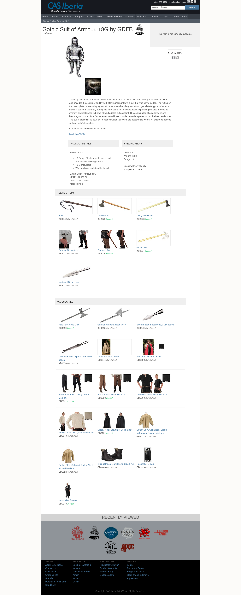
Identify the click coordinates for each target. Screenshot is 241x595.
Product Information (109, 564)
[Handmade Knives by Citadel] (111, 553)
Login (165, 16)
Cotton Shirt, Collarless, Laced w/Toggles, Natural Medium (152, 431)
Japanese (66, 16)
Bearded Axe (103, 250)
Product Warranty (108, 568)
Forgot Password (135, 571)
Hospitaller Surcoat (68, 500)
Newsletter (50, 571)
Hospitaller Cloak (145, 463)
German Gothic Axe (68, 250)
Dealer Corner (180, 16)
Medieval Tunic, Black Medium (152, 394)
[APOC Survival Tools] (128, 553)
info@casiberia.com (177, 2)
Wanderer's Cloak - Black (149, 356)
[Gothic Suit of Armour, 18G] (93, 56)
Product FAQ (106, 571)
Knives (90, 16)
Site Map (49, 578)
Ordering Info (51, 574)
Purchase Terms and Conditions (55, 583)
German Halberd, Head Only (111, 324)
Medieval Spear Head (69, 282)
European (79, 16)
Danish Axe (103, 215)
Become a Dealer (135, 568)
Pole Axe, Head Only (69, 324)
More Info (141, 16)
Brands (55, 16)
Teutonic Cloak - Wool (108, 356)
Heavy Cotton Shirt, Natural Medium (76, 432)
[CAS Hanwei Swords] (78, 538)
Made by (77, 134)
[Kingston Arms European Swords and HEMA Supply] (111, 538)
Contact (154, 16)
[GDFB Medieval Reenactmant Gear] (94, 538)
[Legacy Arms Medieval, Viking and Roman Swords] (161, 538)
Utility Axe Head (145, 215)
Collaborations (107, 574)
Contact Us (50, 568)
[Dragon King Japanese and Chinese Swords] (128, 538)
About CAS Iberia (54, 564)
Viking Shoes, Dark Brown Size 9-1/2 (115, 463)
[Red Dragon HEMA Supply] (144, 538)
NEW (99, 16)
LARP (76, 581)
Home (45, 16)
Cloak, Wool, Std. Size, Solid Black (114, 429)
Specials (129, 16)
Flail (61, 215)
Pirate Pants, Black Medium (111, 394)
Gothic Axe (142, 247)
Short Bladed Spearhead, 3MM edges (155, 324)
